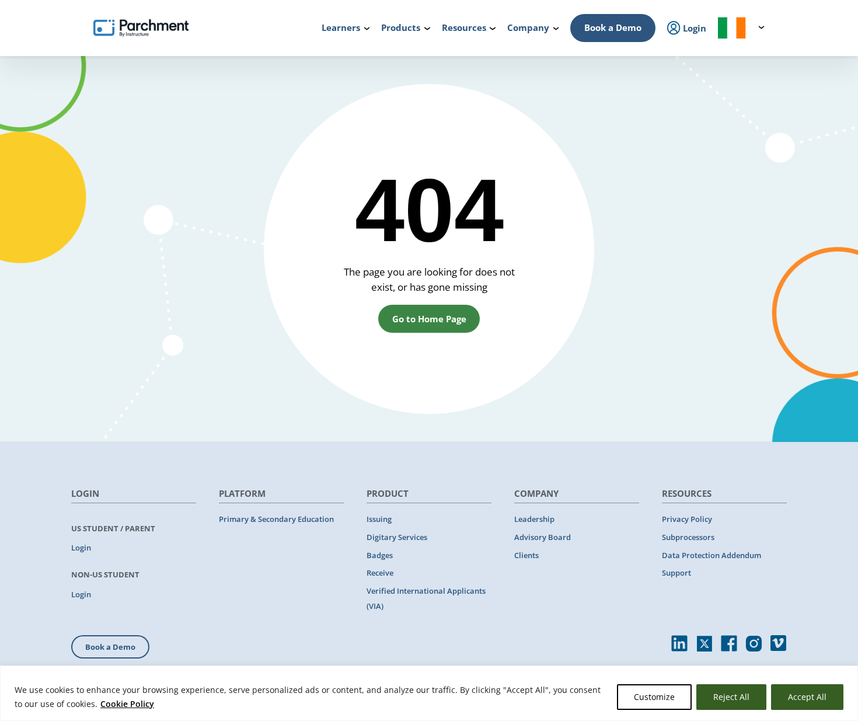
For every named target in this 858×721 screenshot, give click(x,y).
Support (676, 572)
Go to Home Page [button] (429, 319)
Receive (380, 572)
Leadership (534, 519)
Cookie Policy (127, 703)
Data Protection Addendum (711, 555)
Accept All (807, 696)
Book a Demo (612, 27)
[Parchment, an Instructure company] (141, 28)
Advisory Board (542, 537)
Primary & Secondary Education (276, 519)
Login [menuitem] (693, 28)
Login (81, 547)
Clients (526, 555)
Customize (654, 696)
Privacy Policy (687, 519)
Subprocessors (688, 537)
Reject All (731, 696)
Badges (380, 555)
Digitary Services (397, 537)
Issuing (379, 519)
